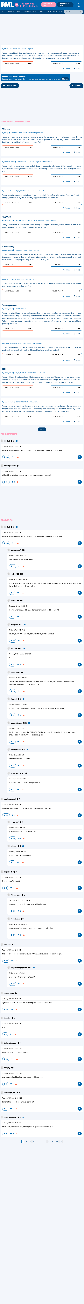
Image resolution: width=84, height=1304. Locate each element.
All (3, 12)
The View (6, 217)
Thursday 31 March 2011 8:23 (18, 924)
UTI (4, 369)
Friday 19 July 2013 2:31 (16, 755)
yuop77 (14, 649)
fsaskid (14, 699)
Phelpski (14, 625)
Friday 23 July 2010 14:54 (17, 973)
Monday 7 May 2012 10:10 (17, 728)
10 (57, 1142)
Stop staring (8, 247)
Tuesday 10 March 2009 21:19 (12, 999)
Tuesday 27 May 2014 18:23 (18, 852)
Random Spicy (30, 12)
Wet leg (6, 129)
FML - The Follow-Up (56, 12)
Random (10, 12)
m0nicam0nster (10, 1117)
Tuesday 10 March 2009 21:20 (12, 1048)
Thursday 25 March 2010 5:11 (18, 579)
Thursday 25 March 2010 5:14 (18, 606)
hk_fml (7, 441)
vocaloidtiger (16, 723)
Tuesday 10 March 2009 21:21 (11, 1123)
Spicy (19, 12)
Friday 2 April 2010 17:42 (17, 630)
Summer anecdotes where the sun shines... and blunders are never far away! (35, 78)
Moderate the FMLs (64, 4)
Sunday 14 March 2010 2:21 (18, 555)
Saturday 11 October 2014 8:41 (19, 779)
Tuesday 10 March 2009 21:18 (12, 877)
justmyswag (16, 750)
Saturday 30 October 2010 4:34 (19, 900)
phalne (14, 846)
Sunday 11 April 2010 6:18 (17, 828)
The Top (42, 12)
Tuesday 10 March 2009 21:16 (12, 446)
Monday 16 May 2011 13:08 (18, 704)
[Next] (61, 1141)
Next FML (76, 86)
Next (42, 429)
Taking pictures (9, 305)
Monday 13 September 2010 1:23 (20, 654)
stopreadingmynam (19, 968)
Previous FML (10, 86)
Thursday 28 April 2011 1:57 (18, 678)
